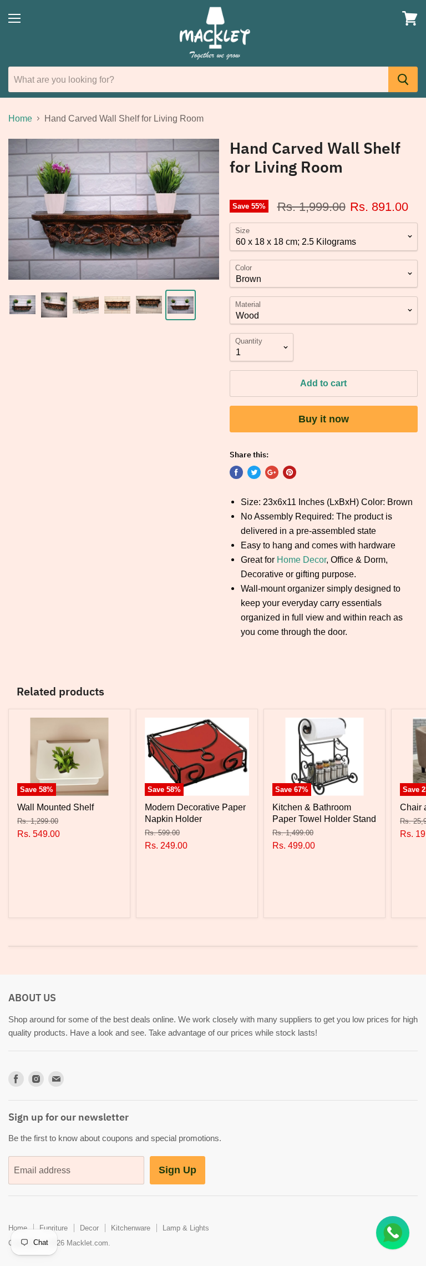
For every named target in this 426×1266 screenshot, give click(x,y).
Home (20, 118)
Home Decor (301, 559)
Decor (89, 1227)
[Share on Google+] (271, 472)
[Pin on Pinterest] (289, 472)
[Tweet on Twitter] (254, 472)
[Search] (403, 79)
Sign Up (177, 1170)
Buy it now (323, 419)
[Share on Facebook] (236, 472)
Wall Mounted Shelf (55, 807)
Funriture (53, 1227)
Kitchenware (130, 1227)
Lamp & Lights (186, 1227)
